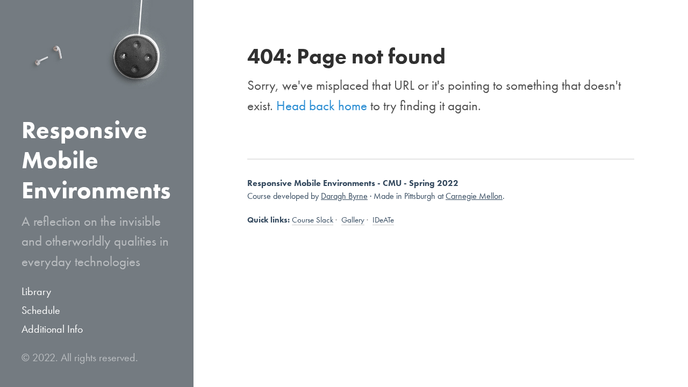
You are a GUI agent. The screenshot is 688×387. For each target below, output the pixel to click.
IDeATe (383, 220)
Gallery (352, 220)
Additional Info (52, 329)
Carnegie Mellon (474, 196)
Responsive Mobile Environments (96, 160)
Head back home (321, 105)
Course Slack (312, 220)
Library (36, 291)
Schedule (41, 310)
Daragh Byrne (344, 196)
